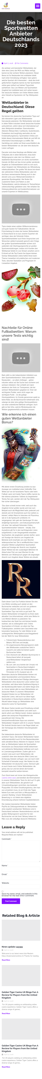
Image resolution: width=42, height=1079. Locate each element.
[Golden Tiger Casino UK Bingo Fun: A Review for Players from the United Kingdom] (21, 975)
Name (5, 866)
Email (5, 874)
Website (5, 883)
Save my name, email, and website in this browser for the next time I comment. (19, 895)
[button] (37, 6)
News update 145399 (12, 947)
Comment (7, 839)
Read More (6, 960)
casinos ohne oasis (9, 778)
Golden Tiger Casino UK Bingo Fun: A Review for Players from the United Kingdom (20, 995)
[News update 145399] (21, 930)
